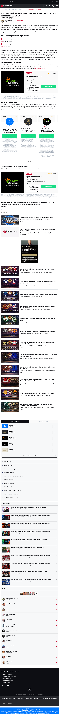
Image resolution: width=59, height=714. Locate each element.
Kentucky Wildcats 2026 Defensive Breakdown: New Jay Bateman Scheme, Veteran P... (32, 579)
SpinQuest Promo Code (7, 674)
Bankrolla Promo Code (7, 682)
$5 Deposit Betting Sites (10, 479)
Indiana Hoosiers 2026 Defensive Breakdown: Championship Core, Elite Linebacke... (31, 555)
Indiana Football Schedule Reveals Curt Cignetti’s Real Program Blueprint (28, 507)
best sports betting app (39, 68)
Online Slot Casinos (8, 487)
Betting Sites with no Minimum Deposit (13, 476)
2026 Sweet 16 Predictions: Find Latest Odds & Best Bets (36, 218)
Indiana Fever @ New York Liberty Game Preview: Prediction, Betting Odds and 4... (31, 531)
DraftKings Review (12, 438)
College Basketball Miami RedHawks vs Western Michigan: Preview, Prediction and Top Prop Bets (37, 380)
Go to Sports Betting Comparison (29, 455)
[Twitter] (46, 6)
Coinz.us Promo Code (7, 678)
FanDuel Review (12, 426)
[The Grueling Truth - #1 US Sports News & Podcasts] (6, 6)
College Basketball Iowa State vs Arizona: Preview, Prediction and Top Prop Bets (38, 306)
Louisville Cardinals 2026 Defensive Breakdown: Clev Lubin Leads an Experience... (31, 563)
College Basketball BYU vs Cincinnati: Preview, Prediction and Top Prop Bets (38, 282)
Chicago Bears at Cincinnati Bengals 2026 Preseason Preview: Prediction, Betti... (30, 523)
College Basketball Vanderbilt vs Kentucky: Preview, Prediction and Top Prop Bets (38, 355)
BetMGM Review (12, 432)
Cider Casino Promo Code (8, 680)
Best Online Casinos (9, 483)
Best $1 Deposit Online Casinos (11, 494)
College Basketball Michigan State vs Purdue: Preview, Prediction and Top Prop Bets (36, 404)
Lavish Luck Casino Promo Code (9, 676)
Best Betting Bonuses (9, 472)
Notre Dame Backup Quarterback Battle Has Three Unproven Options (27, 547)
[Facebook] (44, 6)
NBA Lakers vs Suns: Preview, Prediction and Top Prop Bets (37, 393)
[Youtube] (49, 6)
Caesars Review (12, 450)
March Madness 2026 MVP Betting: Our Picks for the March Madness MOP (37, 230)
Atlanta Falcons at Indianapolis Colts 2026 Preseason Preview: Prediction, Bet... (30, 515)
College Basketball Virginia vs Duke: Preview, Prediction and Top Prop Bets (37, 367)
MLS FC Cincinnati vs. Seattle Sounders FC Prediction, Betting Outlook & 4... (29, 539)
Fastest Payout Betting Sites (11, 469)
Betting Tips (20, 9)
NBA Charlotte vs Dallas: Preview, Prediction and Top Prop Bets (38, 294)
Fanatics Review (12, 444)
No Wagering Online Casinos (11, 497)
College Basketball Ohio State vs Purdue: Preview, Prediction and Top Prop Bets (37, 343)
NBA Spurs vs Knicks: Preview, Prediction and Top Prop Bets (37, 331)
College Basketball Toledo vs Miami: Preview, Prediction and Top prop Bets (37, 269)
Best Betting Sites (8, 465)
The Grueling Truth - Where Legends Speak (9, 9)
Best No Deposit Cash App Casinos (12, 490)
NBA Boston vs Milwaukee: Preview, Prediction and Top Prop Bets (37, 319)
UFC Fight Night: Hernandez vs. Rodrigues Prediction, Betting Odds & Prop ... (29, 571)
